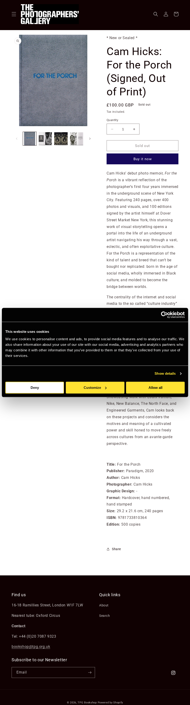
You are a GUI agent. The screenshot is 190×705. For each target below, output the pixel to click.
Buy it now (142, 159)
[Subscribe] (90, 672)
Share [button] (116, 549)
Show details (165, 373)
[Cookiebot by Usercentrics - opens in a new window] (164, 314)
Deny (35, 388)
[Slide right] (90, 139)
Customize (92, 388)
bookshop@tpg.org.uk (31, 646)
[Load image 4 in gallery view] (76, 138)
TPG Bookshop (87, 702)
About (104, 605)
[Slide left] (17, 139)
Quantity (112, 120)
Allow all (155, 388)
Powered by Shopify (110, 702)
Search (104, 616)
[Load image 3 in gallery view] (61, 138)
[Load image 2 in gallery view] (45, 138)
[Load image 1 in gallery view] (29, 138)
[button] (14, 14)
